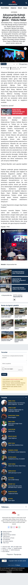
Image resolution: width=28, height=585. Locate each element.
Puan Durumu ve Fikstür (8, 538)
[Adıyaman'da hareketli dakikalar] (21, 323)
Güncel (20, 8)
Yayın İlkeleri (5, 550)
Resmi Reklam (5, 8)
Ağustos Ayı (11, 431)
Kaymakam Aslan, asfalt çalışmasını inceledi (6, 340)
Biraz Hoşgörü (12, 417)
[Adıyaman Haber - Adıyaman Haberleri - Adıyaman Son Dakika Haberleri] (14, 3)
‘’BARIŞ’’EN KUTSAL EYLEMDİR (16, 459)
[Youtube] (17, 527)
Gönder (4, 374)
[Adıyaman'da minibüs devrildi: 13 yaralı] (7, 323)
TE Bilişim (17, 565)
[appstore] (9, 554)
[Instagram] (14, 527)
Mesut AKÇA (11, 443)
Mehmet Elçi (11, 484)
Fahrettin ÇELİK (12, 491)
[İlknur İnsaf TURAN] (4, 416)
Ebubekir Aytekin (13, 450)
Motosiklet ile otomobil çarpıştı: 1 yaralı (20, 316)
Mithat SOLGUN (12, 436)
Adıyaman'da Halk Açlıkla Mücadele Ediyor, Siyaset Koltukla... (15, 486)
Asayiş (25, 8)
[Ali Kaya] (4, 499)
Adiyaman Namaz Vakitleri (9, 534)
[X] (11, 527)
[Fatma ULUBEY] (4, 409)
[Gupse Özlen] (4, 430)
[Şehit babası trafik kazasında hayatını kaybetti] (21, 334)
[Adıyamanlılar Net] (6, 295)
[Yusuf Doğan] (4, 465)
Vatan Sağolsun (12, 438)
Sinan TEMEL (11, 421)
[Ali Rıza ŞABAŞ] (4, 458)
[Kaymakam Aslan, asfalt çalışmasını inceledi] (7, 334)
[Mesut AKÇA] (4, 444)
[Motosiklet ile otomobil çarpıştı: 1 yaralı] (21, 311)
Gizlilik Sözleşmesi (15, 550)
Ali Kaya (10, 498)
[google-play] (17, 554)
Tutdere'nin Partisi (13, 493)
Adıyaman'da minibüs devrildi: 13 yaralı (6, 328)
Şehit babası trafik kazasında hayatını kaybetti (19, 340)
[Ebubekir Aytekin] (4, 451)
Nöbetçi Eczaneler (7, 531)
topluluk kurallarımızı (15, 379)
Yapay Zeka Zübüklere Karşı (15, 445)
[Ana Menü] (1, 3)
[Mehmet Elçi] (4, 485)
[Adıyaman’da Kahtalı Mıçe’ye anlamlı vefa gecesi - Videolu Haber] (14, 54)
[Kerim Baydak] (4, 471)
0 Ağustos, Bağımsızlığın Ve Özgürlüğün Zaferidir (15, 410)
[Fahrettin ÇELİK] (4, 492)
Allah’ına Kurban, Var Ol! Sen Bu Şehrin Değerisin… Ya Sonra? (16, 403)
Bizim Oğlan (11, 500)
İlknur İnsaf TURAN (13, 415)
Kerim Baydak (12, 471)
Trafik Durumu (6, 536)
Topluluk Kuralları (17, 548)
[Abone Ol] (23, 64)
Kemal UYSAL (11, 401)
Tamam (9, 572)
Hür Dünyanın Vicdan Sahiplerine (17, 452)
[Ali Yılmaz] (4, 478)
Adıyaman (13, 8)
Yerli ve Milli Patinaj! (13, 479)
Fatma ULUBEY (12, 407)
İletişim (4, 548)
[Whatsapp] (19, 527)
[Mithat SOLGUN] (4, 437)
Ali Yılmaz (11, 478)
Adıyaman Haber (6, 546)
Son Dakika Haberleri (8, 541)
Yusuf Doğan (11, 464)
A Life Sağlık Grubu (17, 546)
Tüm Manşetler (6, 539)
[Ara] (26, 3)
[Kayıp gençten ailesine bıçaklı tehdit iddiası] (7, 311)
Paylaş (4, 64)
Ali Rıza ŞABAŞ (12, 457)
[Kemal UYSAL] (4, 402)
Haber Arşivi (6, 542)
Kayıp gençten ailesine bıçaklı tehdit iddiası (6, 316)
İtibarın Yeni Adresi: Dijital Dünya (16, 466)
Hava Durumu (6, 533)
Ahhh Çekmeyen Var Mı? (14, 472)
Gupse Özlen (11, 429)
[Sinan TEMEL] (4, 423)
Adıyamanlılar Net (6, 67)
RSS (5, 560)
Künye (9, 548)
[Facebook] (9, 527)
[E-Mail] (14, 300)
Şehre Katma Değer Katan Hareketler (15, 424)
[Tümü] (26, 397)
